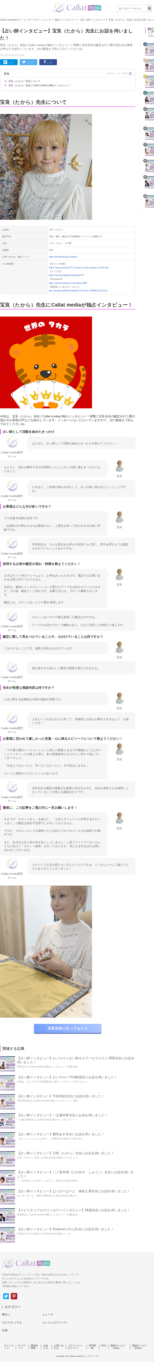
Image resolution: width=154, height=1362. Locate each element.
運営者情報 (34, 1346)
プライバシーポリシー (75, 1346)
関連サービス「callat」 (117, 1346)
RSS (103, 1345)
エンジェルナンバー (55, 1322)
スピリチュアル (12, 1322)
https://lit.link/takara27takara (63, 257)
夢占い (6, 1314)
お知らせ (45, 1346)
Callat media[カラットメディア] (19, 19)
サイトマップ (9, 1346)
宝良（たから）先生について (24, 81)
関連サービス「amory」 (139, 1346)
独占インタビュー (65, 19)
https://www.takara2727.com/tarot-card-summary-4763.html (79, 267)
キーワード (21, 1346)
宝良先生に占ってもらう (68, 1028)
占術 (5, 1330)
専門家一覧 (92, 1346)
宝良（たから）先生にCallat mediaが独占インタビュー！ (39, 85)
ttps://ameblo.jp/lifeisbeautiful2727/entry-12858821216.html (78, 290)
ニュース (46, 19)
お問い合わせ (59, 1346)
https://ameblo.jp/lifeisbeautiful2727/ (66, 275)
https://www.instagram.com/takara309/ (68, 283)
